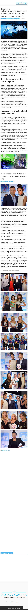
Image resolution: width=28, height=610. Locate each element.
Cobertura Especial (4, 181)
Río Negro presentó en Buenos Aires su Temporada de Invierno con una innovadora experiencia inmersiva (13, 13)
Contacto (18, 608)
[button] (5, 3)
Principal (2, 18)
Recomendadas (8, 18)
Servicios (13, 18)
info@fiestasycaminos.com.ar (16, 601)
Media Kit (14, 608)
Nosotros (9, 608)
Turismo (18, 18)
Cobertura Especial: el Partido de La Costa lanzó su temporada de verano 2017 (14, 176)
